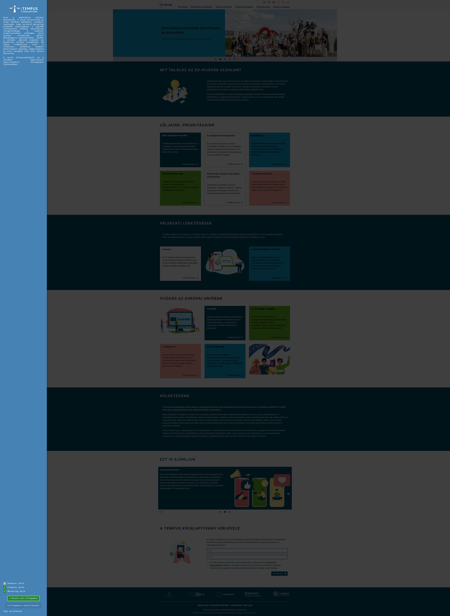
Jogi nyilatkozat (12, 611)
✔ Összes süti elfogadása (23, 598)
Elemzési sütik (16, 587)
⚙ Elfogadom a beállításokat (23, 605)
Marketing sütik (16, 591)
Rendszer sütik (16, 583)
